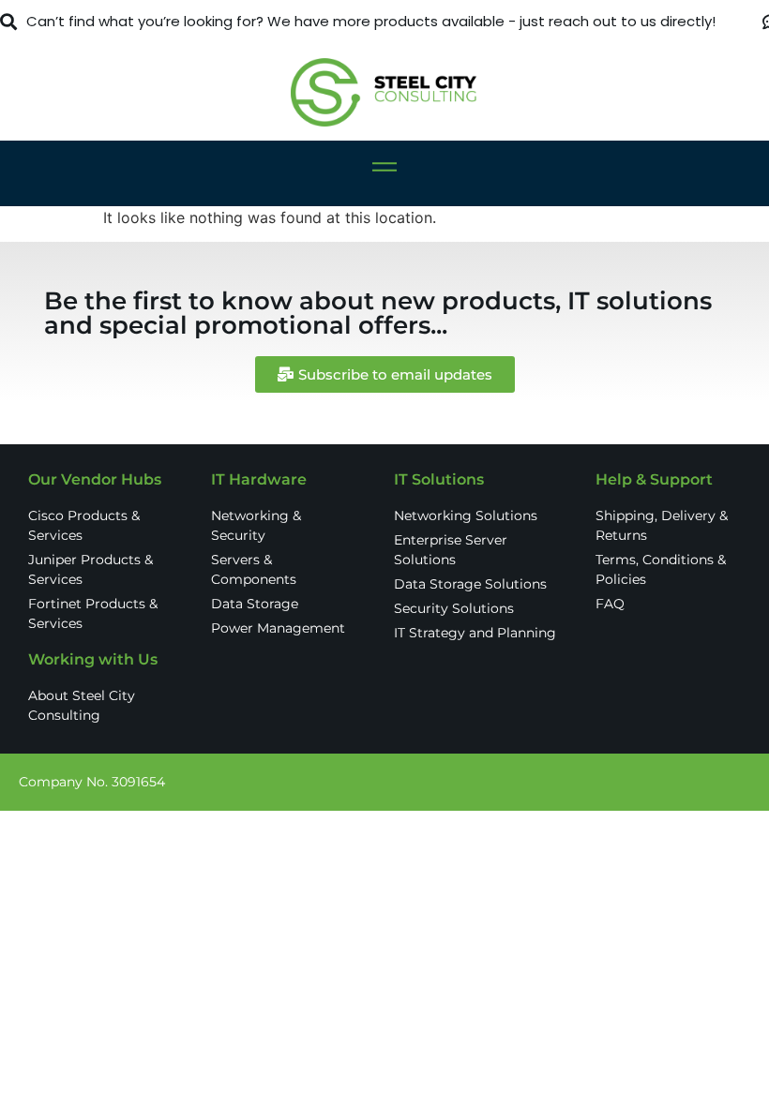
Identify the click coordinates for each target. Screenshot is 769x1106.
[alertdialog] (384, 22)
